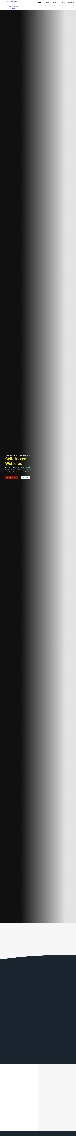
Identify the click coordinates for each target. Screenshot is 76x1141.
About (47, 2)
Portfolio (55, 2)
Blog (63, 2)
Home (40, 2)
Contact (71, 2)
